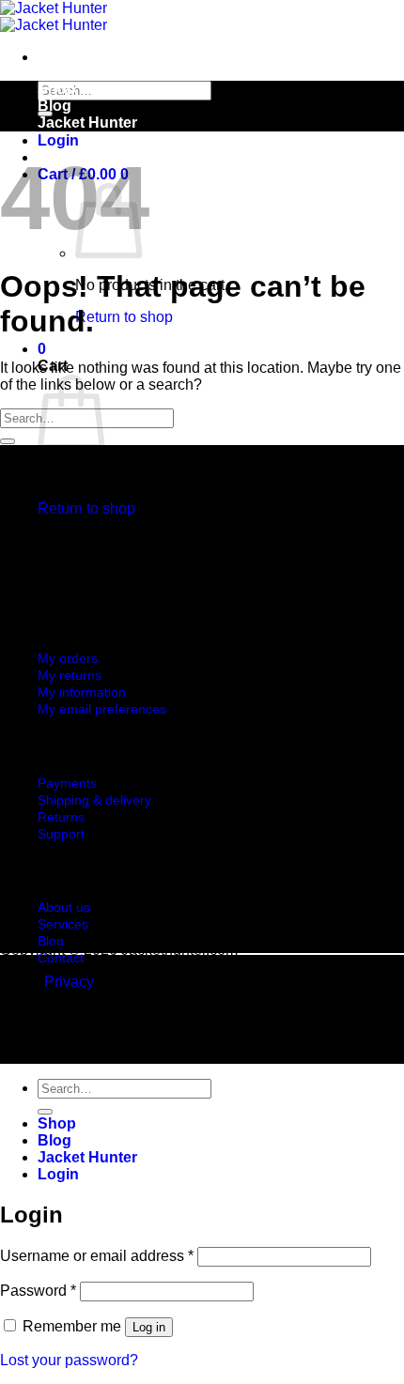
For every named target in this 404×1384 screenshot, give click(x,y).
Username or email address (97, 1256)
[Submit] (7, 441)
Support (61, 833)
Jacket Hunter (87, 123)
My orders (68, 658)
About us (64, 907)
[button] (58, 140)
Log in (148, 1327)
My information (82, 692)
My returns (69, 675)
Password (38, 1291)
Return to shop (124, 317)
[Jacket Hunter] (53, 16)
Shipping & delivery (94, 799)
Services (63, 923)
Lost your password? (69, 1360)
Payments (67, 783)
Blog (54, 106)
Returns (61, 816)
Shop (57, 89)
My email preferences (102, 708)
